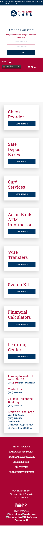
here (15, 382)
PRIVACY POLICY (21, 446)
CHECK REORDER (21, 461)
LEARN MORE (22, 124)
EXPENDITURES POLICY (21, 451)
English (9, 66)
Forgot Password (29, 35)
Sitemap (14, 494)
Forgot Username (13, 35)
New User (21, 37)
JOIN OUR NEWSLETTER (21, 472)
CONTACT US (21, 467)
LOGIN (21, 52)
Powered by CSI (21, 520)
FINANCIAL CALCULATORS (21, 456)
